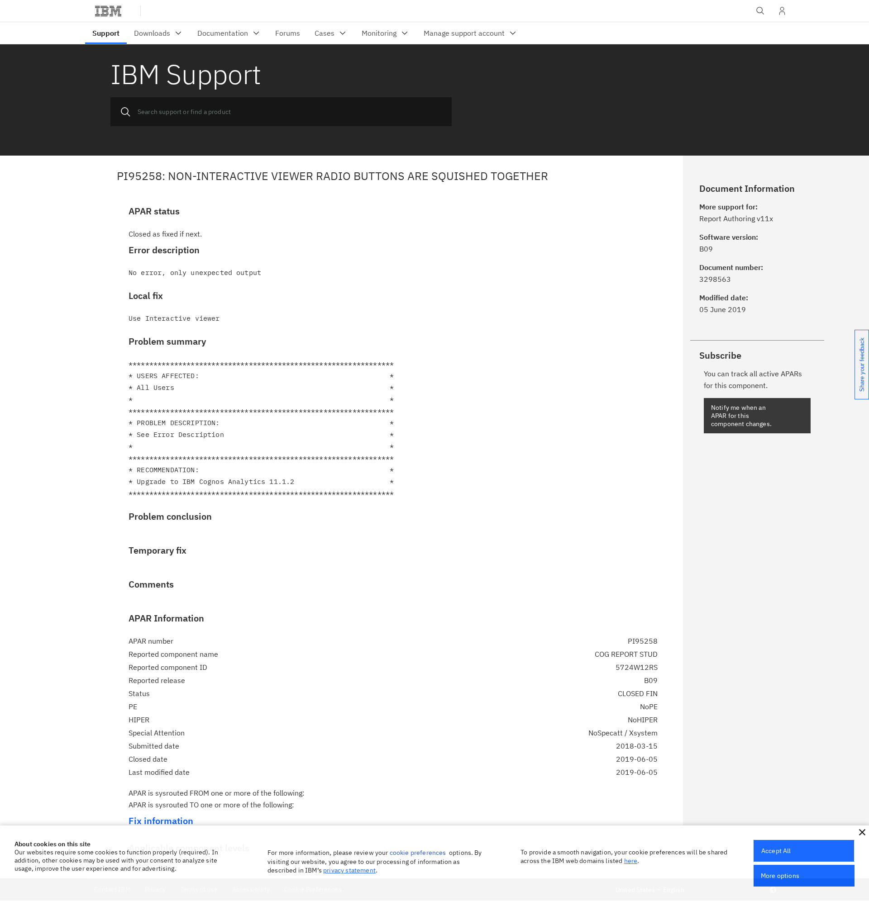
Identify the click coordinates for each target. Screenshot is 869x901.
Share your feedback (862, 364)
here (631, 861)
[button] (862, 832)
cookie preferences (418, 853)
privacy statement (349, 870)
